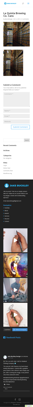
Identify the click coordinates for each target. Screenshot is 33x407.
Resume (7, 219)
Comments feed (8, 170)
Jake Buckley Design (14, 356)
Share (6, 388)
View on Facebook (7, 387)
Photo (8, 384)
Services (7, 216)
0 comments (25, 19)
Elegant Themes (16, 402)
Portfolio (7, 208)
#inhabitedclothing (8, 377)
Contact (7, 221)
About (6, 210)
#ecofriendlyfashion (9, 382)
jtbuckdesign (8, 19)
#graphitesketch (24, 377)
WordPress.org (7, 173)
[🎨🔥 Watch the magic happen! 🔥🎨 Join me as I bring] (15, 265)
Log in (5, 165)
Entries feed (6, 168)
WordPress (16, 404)
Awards (7, 213)
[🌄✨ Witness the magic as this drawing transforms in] (15, 240)
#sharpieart (6, 379)
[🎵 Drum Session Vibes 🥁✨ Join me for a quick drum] (15, 290)
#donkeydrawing (22, 379)
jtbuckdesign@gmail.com (14, 201)
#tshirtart (16, 377)
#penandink (13, 379)
